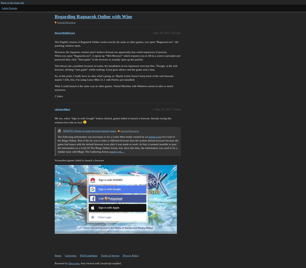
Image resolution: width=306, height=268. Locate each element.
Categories (70, 255)
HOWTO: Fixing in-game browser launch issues (89, 131)
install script (155, 136)
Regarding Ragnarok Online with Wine (93, 16)
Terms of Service (110, 255)
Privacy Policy (131, 255)
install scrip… (116, 151)
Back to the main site (12, 2)
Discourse (74, 263)
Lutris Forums (9, 8)
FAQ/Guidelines (89, 255)
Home (58, 255)
